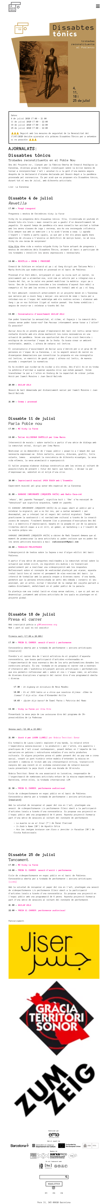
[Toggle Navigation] (97, 6)
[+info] (13, 882)
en (46, 1193)
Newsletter (54, 1184)
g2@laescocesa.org (47, 625)
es (54, 1193)
